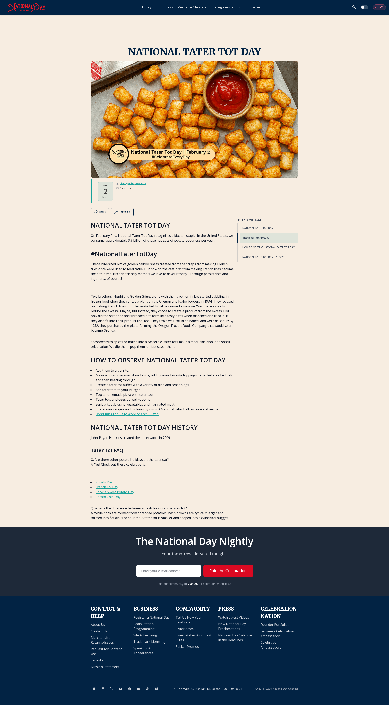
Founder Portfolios (275, 624)
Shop (243, 7)
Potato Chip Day (108, 497)
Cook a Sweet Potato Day (115, 492)
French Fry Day (107, 487)
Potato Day (104, 482)
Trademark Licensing (149, 641)
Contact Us (99, 631)
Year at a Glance (190, 7)
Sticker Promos (187, 646)
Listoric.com (185, 628)
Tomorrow (164, 7)
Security (97, 660)
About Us (98, 624)
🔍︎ (354, 7)
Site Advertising (145, 635)
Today (146, 7)
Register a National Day (151, 617)
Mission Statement (105, 667)
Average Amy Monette (133, 183)
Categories (221, 7)
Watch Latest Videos (233, 617)
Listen (256, 7)
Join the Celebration (228, 571)
